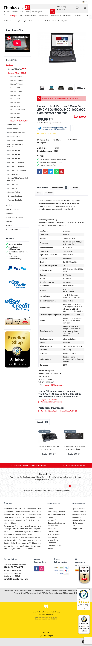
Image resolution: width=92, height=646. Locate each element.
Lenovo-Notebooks (22, 511)
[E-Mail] (61, 171)
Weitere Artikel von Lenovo (51, 402)
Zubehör (42, 422)
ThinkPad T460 (14, 106)
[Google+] (45, 171)
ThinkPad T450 (14, 114)
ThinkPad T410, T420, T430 (18, 121)
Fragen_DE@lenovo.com (53, 385)
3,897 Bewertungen (46, 636)
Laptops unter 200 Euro (17, 170)
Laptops (9, 65)
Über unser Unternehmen (53, 538)
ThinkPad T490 (14, 95)
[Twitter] (50, 171)
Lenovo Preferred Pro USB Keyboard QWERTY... (48, 448)
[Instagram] (41, 568)
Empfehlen (44, 143)
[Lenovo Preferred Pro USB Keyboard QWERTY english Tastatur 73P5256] (49, 436)
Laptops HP (12, 188)
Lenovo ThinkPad (16, 69)
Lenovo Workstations (16, 132)
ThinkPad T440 (14, 117)
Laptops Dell (13, 184)
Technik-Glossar (79, 511)
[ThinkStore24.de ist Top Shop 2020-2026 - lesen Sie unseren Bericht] (84, 574)
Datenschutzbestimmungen (36, 490)
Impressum (77, 528)
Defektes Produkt (80, 514)
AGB (75, 526)
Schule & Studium (13, 229)
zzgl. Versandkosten (56, 123)
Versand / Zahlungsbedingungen (57, 521)
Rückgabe (77, 517)
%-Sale (9, 225)
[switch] (84, 631)
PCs (33, 511)
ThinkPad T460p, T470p (17, 110)
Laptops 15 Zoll (14, 150)
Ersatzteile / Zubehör (14, 217)
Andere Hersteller (15, 200)
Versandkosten (40, 590)
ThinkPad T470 (14, 102)
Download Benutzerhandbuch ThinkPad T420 (58, 411)
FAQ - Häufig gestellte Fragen (56, 515)
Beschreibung (42, 187)
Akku (39, 193)
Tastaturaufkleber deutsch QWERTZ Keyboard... (74, 448)
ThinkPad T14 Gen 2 (16, 88)
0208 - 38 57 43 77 (13, 567)
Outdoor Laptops (15, 196)
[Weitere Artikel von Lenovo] (80, 116)
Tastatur (49, 193)
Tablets (9, 205)
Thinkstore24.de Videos (54, 547)
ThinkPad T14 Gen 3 (16, 84)
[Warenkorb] (84, 8)
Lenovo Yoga (13, 129)
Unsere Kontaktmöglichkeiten (56, 510)
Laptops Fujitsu (14, 192)
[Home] (5, 16)
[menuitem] (61, 7)
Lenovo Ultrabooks (15, 140)
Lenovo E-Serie (14, 174)
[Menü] (88, 616)
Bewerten (73, 140)
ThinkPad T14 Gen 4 (16, 80)
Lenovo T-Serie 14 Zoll (17, 73)
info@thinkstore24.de (16, 578)
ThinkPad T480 (14, 99)
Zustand (75, 187)
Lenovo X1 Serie (14, 125)
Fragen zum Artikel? (48, 399)
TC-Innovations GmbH (70, 593)
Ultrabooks (8, 549)
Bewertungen (59, 187)
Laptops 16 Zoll (14, 154)
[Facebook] (39, 171)
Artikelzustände (54, 534)
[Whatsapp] (56, 171)
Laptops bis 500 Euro (16, 162)
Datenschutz (78, 523)
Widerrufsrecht (79, 520)
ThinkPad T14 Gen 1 (16, 91)
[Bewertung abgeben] (55, 116)
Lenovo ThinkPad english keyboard (17, 179)
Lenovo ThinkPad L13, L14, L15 (16, 145)
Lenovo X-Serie (14, 136)
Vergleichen (44, 140)
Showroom (52, 543)
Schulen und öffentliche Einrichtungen (53, 529)
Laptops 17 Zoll (14, 158)
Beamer (9, 221)
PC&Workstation (12, 209)
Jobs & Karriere (79, 509)
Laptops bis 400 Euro (16, 166)
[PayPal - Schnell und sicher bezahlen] (17, 268)
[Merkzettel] (77, 8)
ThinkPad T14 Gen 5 (16, 77)
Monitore (9, 213)
